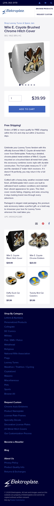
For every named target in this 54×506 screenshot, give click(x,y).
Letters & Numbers (13, 317)
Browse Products (44, 9)
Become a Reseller (14, 442)
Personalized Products (15, 322)
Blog (6, 450)
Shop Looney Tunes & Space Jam (19, 23)
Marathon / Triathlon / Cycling (19, 367)
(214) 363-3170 (10, 3)
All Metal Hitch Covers (15, 429)
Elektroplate (13, 11)
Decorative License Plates (17, 424)
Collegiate (9, 326)
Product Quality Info (14, 467)
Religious (9, 349)
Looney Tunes (11, 362)
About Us (9, 458)
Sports (7, 389)
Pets (6, 384)
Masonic (8, 375)
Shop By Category (13, 313)
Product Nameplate (14, 411)
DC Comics (10, 331)
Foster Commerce (17, 500)
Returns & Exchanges (15, 471)
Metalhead (9, 344)
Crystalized (10, 371)
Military (8, 335)
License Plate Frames (15, 415)
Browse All (9, 393)
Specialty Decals (12, 420)
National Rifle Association (17, 353)
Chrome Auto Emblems (16, 406)
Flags (7, 358)
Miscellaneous (11, 380)
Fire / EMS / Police (13, 340)
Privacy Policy (11, 462)
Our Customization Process (18, 433)
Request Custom (44, 14)
